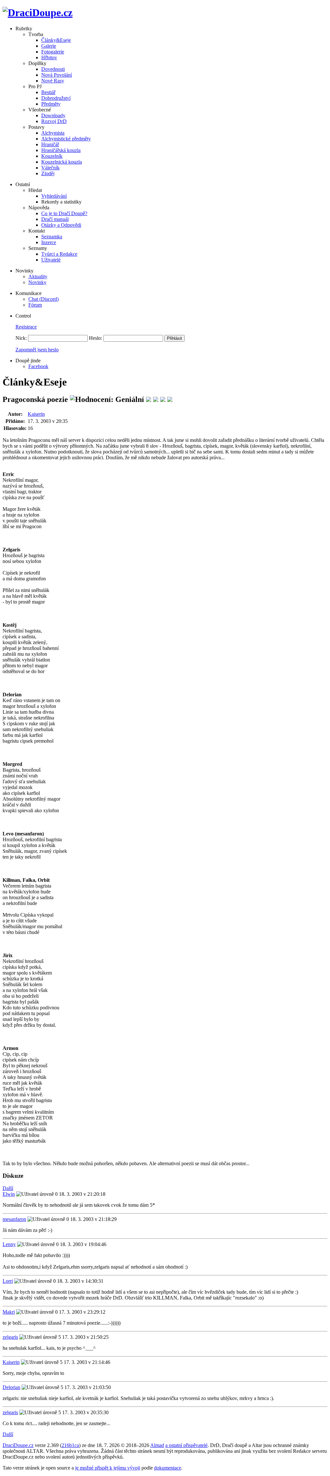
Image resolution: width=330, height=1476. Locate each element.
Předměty (51, 104)
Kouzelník (52, 156)
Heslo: (95, 338)
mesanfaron (14, 1219)
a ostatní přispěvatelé (186, 1445)
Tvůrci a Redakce (59, 254)
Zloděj (47, 173)
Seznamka (51, 236)
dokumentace (167, 1468)
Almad (157, 1445)
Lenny (9, 1244)
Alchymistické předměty (66, 138)
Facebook (38, 366)
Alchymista (52, 133)
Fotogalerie (52, 51)
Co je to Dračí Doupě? (64, 213)
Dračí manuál (55, 219)
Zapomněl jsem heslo (37, 349)
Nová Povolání (56, 75)
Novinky (37, 282)
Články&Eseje (56, 40)
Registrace (26, 326)
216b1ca (70, 1445)
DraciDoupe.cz (18, 1445)
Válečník (50, 167)
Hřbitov (49, 57)
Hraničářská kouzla (61, 150)
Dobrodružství (56, 98)
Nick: (21, 338)
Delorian (11, 1387)
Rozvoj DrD (54, 121)
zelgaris (10, 1337)
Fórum (35, 305)
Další (8, 1188)
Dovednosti (53, 69)
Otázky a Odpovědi (61, 225)
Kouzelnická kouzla (61, 162)
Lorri (8, 1281)
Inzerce (48, 242)
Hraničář (50, 144)
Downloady (53, 115)
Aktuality (37, 276)
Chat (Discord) (43, 299)
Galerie (48, 46)
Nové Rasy (52, 80)
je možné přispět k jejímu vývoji (107, 1468)
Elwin (9, 1194)
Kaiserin (36, 414)
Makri (9, 1312)
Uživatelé (51, 259)
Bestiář (48, 92)
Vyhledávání (54, 196)
